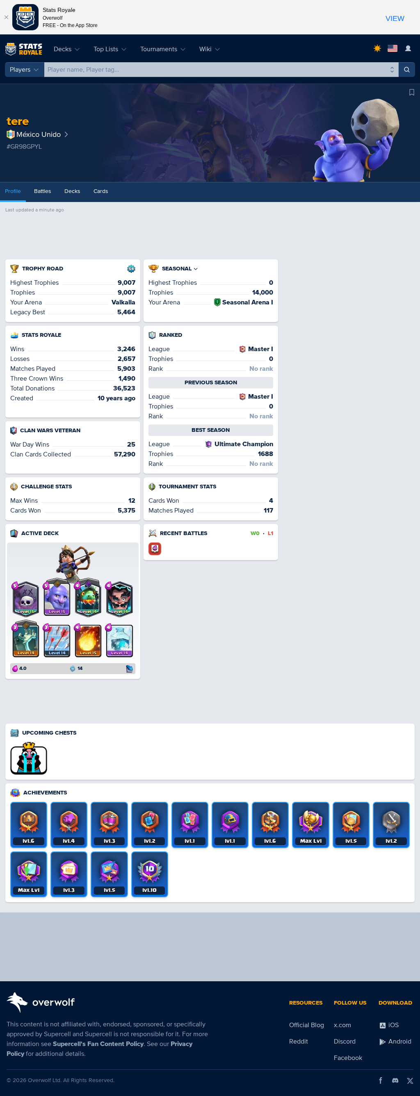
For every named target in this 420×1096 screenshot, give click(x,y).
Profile (13, 191)
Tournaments (158, 49)
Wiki (205, 49)
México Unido (38, 134)
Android (399, 1041)
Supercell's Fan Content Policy (98, 1044)
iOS (393, 1025)
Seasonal (177, 268)
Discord (345, 1041)
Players (20, 70)
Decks (62, 49)
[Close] (6, 17)
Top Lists (106, 49)
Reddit (298, 1041)
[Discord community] (395, 1080)
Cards (101, 191)
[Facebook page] (380, 1080)
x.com (342, 1025)
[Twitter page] (410, 1080)
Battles (42, 191)
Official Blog (306, 1025)
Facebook (348, 1058)
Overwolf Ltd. (45, 1080)
